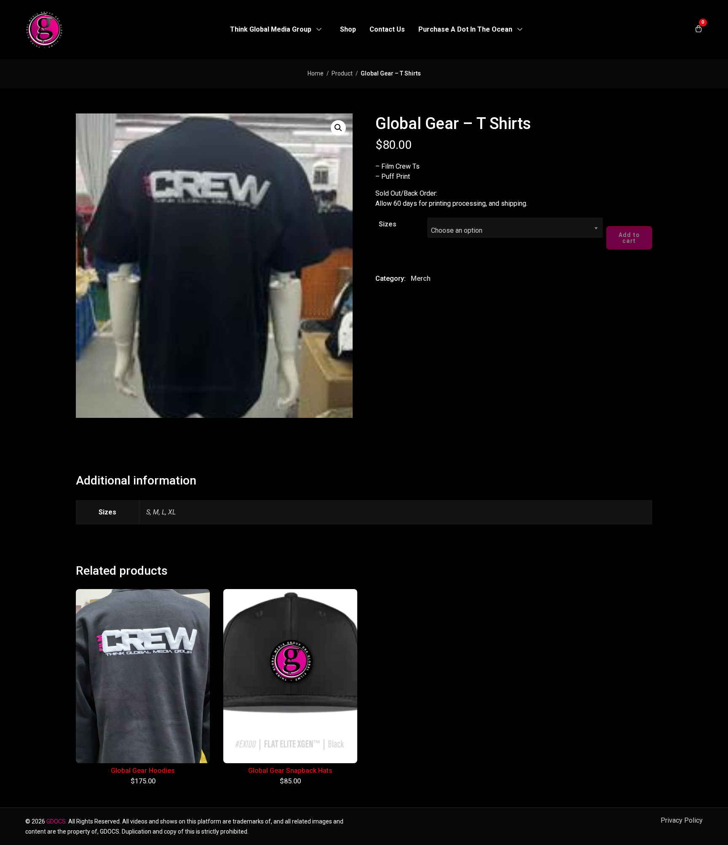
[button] (338, 127)
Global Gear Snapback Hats (290, 771)
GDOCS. (56, 821)
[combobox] (515, 228)
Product (342, 73)
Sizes (387, 224)
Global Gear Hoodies (143, 771)
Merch (421, 278)
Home (316, 73)
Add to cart (629, 237)
